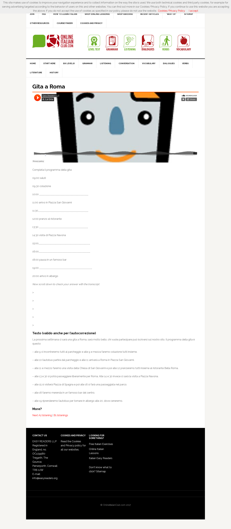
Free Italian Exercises (101, 444)
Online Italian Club (52, 41)
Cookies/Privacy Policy (171, 10)
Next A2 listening (42, 415)
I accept (193, 10)
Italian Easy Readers (100, 458)
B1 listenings (61, 415)
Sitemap (101, 471)
